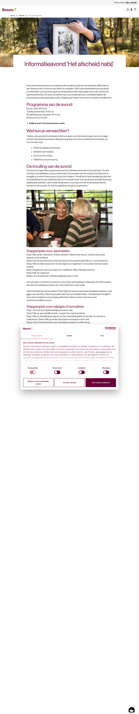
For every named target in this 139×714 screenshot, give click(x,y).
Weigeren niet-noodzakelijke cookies (38, 382)
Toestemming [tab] (37, 336)
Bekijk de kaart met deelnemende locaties (47, 123)
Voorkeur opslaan (69, 383)
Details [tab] (69, 336)
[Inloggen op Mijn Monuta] (131, 9)
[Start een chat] (132, 710)
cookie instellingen (80, 360)
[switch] (57, 372)
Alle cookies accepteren (101, 383)
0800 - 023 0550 (131, 2)
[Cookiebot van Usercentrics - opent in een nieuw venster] (106, 328)
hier (28, 294)
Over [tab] (102, 336)
